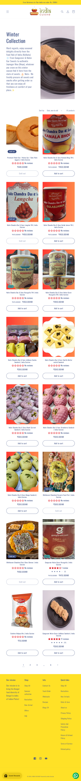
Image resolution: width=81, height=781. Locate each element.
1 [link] (23, 664)
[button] (7, 12)
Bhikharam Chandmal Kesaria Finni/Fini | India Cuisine (58, 496)
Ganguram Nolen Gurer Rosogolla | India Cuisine (58, 563)
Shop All (27, 685)
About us (64, 707)
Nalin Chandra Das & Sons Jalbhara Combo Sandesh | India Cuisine (22, 361)
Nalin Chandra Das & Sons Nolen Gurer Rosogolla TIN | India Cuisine (59, 293)
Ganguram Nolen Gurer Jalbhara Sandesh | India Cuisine (59, 634)
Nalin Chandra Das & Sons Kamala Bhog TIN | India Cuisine (59, 159)
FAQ (25, 716)
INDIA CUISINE (36, 776)
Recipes (45, 702)
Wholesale (46, 696)
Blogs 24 (46, 707)
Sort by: (41, 110)
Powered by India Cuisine (47, 776)
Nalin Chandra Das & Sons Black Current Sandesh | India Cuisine (22, 428)
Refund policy (65, 749)
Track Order (47, 691)
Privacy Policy (66, 713)
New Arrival (28, 705)
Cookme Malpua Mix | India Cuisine (22, 633)
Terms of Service (66, 743)
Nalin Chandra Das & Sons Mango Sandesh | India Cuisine (22, 496)
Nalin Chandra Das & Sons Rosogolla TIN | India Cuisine (22, 293)
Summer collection (27, 692)
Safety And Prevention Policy (64, 727)
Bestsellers (28, 699)
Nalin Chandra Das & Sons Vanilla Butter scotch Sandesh (58, 361)
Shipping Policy (66, 718)
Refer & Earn (65, 702)
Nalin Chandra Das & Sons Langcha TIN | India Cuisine (22, 226)
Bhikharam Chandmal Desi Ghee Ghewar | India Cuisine (22, 563)
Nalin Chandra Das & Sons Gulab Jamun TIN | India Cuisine (59, 226)
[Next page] (57, 665)
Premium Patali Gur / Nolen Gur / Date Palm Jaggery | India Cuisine (22, 159)
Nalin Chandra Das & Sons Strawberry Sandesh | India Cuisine (58, 428)
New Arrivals (65, 696)
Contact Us (46, 685)
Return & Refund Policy (66, 736)
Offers (26, 710)
